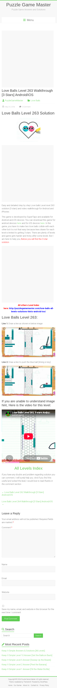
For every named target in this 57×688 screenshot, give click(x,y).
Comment (7, 527)
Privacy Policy (44, 685)
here (19, 223)
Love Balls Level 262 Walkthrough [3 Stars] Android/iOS (23, 493)
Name (4, 564)
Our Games (18, 685)
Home (10, 685)
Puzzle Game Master (28, 4)
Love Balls (35, 100)
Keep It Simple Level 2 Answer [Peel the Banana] (24, 664)
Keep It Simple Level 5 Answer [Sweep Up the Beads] (26, 660)
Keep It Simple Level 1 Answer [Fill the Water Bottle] (25, 669)
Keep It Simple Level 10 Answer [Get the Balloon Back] (27, 655)
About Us (26, 685)
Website (5, 592)
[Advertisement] (28, 59)
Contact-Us (34, 685)
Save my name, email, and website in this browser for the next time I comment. (28, 611)
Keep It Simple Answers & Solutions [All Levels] (23, 650)
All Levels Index (28, 468)
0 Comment (26, 107)
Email (4, 578)
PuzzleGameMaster (14, 100)
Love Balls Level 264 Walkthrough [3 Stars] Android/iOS (27, 502)
